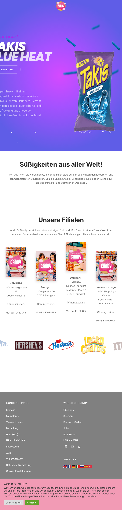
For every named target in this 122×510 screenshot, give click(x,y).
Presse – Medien (72, 422)
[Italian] (78, 466)
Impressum (12, 446)
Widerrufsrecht (14, 458)
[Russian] (82, 466)
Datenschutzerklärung (18, 465)
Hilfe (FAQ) (12, 434)
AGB (8, 452)
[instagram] (65, 447)
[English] (65, 466)
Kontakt (10, 410)
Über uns (68, 410)
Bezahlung (12, 428)
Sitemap (68, 416)
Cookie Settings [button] (14, 502)
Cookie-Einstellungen (18, 471)
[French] (70, 466)
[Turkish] (90, 466)
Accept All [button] (32, 502)
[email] (72, 447)
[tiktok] (79, 447)
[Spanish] (86, 466)
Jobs (66, 428)
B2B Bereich (70, 434)
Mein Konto (12, 416)
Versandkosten (14, 422)
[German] (74, 466)
